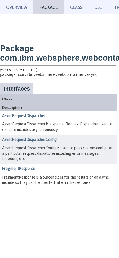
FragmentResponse (18, 168)
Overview (16, 7)
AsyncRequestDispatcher (24, 115)
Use (98, 7)
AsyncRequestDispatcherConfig (29, 139)
